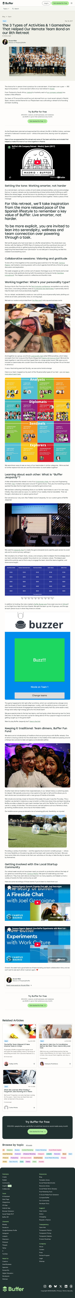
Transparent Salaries (45, 1236)
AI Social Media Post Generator (49, 1195)
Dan (13, 484)
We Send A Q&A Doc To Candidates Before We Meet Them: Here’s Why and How (55, 1046)
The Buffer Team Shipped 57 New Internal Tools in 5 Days (17, 1045)
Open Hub (42, 1227)
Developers (5, 1276)
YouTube (5, 1254)
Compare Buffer (44, 1197)
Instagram (5, 1233)
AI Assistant (6, 1196)
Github (65, 604)
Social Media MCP (8, 1214)
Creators (5, 1261)
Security (70, 1291)
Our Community (44, 1200)
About (41, 1246)
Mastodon (5, 1239)
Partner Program (44, 1255)
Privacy (59, 1291)
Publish (4, 1180)
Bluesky (4, 1224)
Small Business (6, 1264)
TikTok (4, 1248)
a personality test (37, 356)
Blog (3, 16)
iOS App (5, 1205)
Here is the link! (35, 721)
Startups (5, 1279)
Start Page (5, 1199)
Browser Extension (8, 1211)
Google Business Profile (9, 1230)
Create (4, 1177)
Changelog (42, 1217)
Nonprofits (5, 1270)
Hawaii (52, 89)
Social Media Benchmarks (47, 1183)
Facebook (5, 1227)
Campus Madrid (32, 874)
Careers (41, 1249)
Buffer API (5, 1217)
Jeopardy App (19, 550)
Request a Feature (45, 1220)
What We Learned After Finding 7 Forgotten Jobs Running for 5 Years (18, 1090)
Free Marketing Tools (45, 1192)
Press (41, 1252)
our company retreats (54, 92)
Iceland (29, 92)
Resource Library (44, 1186)
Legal (41, 1258)
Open (9, 16)
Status (41, 1214)
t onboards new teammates (44, 288)
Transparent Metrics (45, 1230)
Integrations (6, 1202)
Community (6, 1183)
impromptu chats (42, 481)
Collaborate (6, 1189)
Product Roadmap (45, 1239)
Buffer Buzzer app (40, 604)
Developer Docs (44, 1203)
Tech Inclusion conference (40, 286)
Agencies (5, 1267)
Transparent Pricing (45, 1233)
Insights (6, 1186)
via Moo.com (37, 300)
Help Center (43, 1211)
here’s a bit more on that (50, 358)
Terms (64, 1291)
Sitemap (41, 1261)
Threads (4, 1245)
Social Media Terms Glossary (48, 1189)
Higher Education (7, 1273)
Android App (6, 1208)
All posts (29, 1145)
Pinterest (5, 1242)
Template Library (44, 1180)
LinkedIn (5, 1236)
